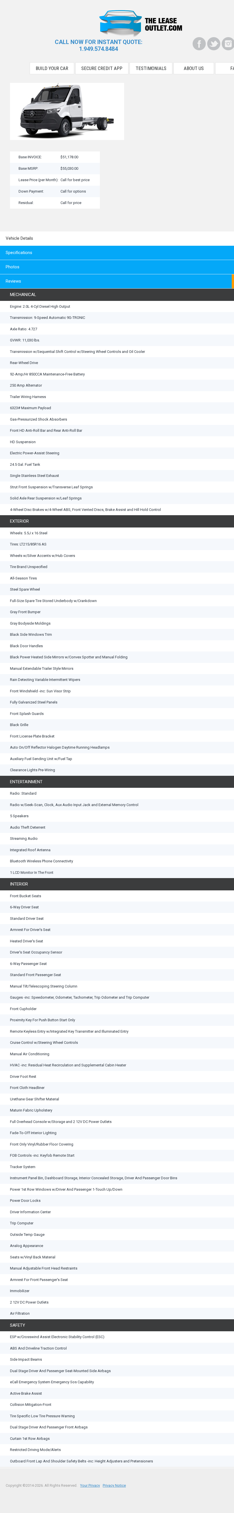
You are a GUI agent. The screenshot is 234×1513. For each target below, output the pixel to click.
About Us (194, 68)
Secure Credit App (101, 68)
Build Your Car (52, 68)
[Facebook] (199, 43)
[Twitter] (213, 43)
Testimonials (151, 68)
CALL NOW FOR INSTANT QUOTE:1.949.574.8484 (98, 45)
